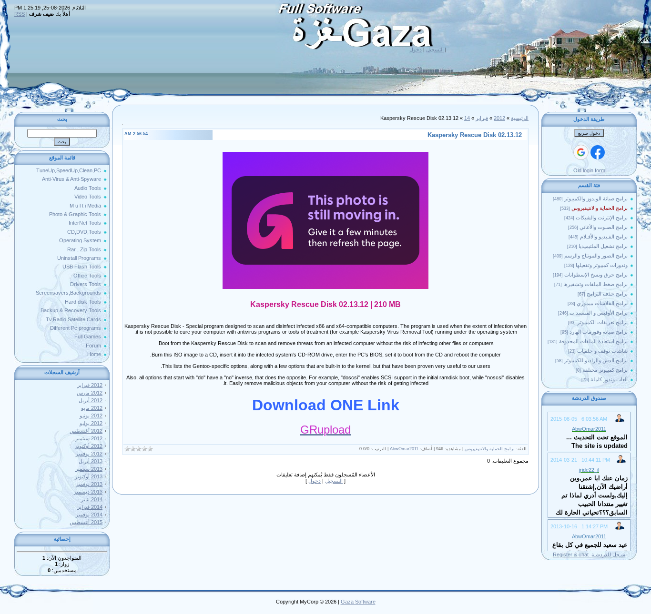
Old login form (589, 170)
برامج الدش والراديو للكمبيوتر (596, 360)
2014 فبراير (89, 507)
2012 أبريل (90, 400)
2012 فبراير (89, 385)
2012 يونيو (91, 415)
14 (467, 118)
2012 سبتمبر (88, 438)
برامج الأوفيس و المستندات (599, 313)
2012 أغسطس (86, 431)
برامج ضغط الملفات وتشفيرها (595, 284)
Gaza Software (358, 601)
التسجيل (435, 49)
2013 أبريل (90, 461)
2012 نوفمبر (89, 453)
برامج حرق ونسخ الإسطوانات (596, 274)
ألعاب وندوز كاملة (609, 379)
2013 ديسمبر (88, 492)
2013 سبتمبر (88, 469)
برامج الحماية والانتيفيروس (599, 208)
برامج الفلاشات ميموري (602, 303)
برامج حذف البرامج (607, 294)
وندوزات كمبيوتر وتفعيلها (602, 265)
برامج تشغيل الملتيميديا (603, 246)
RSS (19, 14)
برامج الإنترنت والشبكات (602, 217)
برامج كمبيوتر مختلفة (605, 370)
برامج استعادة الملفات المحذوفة (593, 341)
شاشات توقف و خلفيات (602, 351)
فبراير (482, 118)
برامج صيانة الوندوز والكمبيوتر (596, 198)
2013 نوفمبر (89, 484)
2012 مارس (89, 393)
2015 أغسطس (86, 522)
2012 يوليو (91, 423)
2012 (499, 118)
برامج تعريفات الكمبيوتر (602, 322)
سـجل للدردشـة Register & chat (589, 554)
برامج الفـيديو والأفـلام (604, 236)
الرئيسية (520, 118)
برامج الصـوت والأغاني (604, 227)
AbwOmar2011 (404, 448)
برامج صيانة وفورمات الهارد (599, 332)
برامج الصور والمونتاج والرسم (596, 255)
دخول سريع (589, 133)
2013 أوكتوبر (88, 476)
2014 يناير (91, 499)
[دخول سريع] (597, 152)
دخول (415, 49)
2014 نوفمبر (89, 514)
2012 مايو (91, 408)
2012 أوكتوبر (88, 446)
